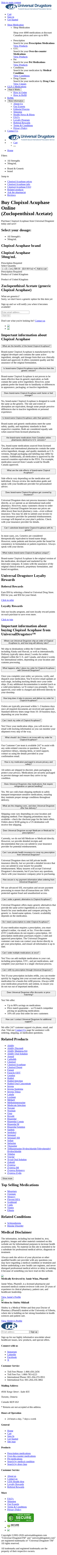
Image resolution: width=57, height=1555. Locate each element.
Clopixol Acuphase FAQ (19, 187)
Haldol (10, 1078)
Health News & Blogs (24, 114)
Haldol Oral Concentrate (19, 1083)
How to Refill (20, 95)
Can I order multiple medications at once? (20, 953)
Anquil (10, 1056)
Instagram (12, 1352)
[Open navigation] (14, 146)
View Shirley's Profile (11, 1321)
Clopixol (11, 1062)
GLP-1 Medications (16, 86)
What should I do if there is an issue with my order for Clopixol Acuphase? (28, 738)
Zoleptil (11, 1162)
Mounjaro (12, 1191)
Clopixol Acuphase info (18, 184)
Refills (10, 98)
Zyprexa (11, 1165)
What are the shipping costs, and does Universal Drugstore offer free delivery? (28, 807)
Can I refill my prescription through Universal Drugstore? (27, 970)
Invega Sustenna (15, 1089)
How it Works (14, 89)
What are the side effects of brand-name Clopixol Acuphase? (28, 471)
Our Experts (19, 106)
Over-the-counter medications (21, 1456)
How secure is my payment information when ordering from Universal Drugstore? (28, 881)
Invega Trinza (14, 1091)
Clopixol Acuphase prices (19, 181)
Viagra (10, 1207)
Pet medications (14, 1459)
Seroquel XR (13, 1138)
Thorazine (12, 1146)
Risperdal (11, 1119)
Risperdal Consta (15, 1121)
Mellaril (11, 1100)
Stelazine (11, 1143)
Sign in (10, 17)
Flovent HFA (13, 1199)
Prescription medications (19, 1453)
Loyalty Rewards (15, 1484)
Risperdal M (13, 1124)
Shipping (17, 112)
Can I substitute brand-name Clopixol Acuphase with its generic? (28, 529)
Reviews (11, 195)
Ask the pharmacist (16, 192)
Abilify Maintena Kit (17, 1051)
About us (11, 1476)
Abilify (10, 1045)
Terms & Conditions (23, 125)
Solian (10, 1140)
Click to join (7, 619)
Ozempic (11, 1194)
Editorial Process (21, 109)
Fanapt (10, 1070)
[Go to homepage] (28, 9)
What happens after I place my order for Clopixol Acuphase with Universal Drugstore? (28, 669)
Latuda (10, 1094)
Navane (11, 1108)
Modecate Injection (16, 1105)
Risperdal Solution (16, 1127)
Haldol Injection (15, 1081)
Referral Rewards (21, 122)
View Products (20, 46)
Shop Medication (15, 25)
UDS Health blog (15, 1481)
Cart (9, 1433)
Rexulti (10, 1116)
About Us (18, 103)
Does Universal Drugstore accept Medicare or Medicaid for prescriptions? (28, 831)
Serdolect (11, 1132)
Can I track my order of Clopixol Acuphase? (21, 720)
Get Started (12, 19)
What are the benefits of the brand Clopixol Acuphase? (26, 346)
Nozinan (11, 1110)
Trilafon (11, 1154)
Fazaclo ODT (14, 1072)
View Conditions (21, 75)
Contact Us (12, 131)
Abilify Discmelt (15, 1048)
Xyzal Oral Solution (17, 1159)
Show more (7, 1178)
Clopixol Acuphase (16, 1064)
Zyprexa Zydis (14, 1173)
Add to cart (42, 269)
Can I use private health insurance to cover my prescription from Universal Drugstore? (29, 853)
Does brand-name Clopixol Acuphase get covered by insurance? (28, 493)
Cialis (10, 1205)
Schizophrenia (14, 1223)
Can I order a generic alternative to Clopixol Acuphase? (26, 899)
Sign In (10, 1436)
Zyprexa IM (13, 1167)
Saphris (10, 1129)
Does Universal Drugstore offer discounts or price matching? (28, 993)
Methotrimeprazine (16, 1102)
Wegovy (11, 1196)
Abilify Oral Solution (17, 1053)
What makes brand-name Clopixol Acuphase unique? (25, 553)
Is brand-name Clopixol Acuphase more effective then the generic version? (28, 369)
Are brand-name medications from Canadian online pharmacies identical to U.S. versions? (28, 439)
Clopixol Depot (14, 1067)
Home (10, 150)
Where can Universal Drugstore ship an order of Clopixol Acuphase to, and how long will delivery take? (28, 642)
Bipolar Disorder (15, 1226)
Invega (10, 1086)
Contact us (40, 320)
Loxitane (11, 1097)
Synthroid (12, 1202)
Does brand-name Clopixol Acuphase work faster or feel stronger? (28, 394)
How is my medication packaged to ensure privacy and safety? (28, 763)
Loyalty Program (21, 120)
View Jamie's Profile (11, 1297)
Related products (15, 189)
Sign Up (5, 315)
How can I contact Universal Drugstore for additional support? (28, 1020)
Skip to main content (11, 2)
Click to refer (7, 600)
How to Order (20, 92)
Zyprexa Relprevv (16, 1170)
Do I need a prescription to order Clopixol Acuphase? (25, 922)
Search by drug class (17, 1464)
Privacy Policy (20, 128)
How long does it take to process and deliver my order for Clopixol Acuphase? (28, 699)
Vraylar (10, 1157)
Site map (11, 1441)
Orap (9, 1113)
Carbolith (11, 1059)
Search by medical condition (21, 1461)
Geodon (11, 1075)
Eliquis (10, 1210)
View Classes (19, 84)
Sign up (34, 1332)
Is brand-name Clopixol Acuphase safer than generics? (26, 418)
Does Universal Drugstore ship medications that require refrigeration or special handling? (28, 785)
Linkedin (11, 1354)
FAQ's (16, 117)
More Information (16, 101)
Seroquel (11, 1135)
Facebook (12, 1357)
